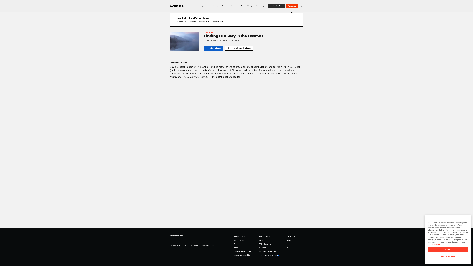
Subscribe (292, 6)
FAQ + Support (265, 244)
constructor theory (243, 74)
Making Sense (203, 6)
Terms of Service (207, 246)
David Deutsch (178, 67)
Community (235, 6)
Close (447, 249)
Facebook (291, 236)
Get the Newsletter (276, 6)
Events (236, 244)
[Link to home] (177, 6)
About (224, 6)
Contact (262, 248)
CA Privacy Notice (191, 246)
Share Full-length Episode (240, 48)
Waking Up (250, 6)
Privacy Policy (175, 246)
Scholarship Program (242, 251)
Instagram (291, 240)
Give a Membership (242, 255)
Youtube (290, 244)
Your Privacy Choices (267, 255)
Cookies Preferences (267, 251)
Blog (236, 247)
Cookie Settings (448, 256)
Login (263, 6)
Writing (215, 6)
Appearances (239, 240)
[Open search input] (301, 6)
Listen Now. (221, 21)
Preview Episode (214, 48)
